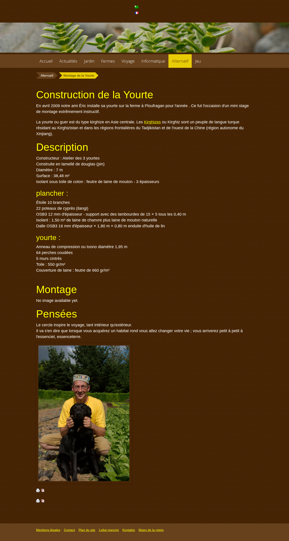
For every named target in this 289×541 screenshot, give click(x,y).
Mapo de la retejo (151, 530)
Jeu (198, 61)
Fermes (108, 61)
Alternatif (180, 61)
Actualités (68, 61)
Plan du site (87, 530)
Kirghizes (152, 122)
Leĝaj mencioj (109, 530)
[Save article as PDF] (42, 491)
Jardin (89, 61)
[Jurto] (137, 8)
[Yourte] (137, 14)
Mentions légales (48, 530)
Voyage (128, 61)
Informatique (153, 61)
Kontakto (128, 530)
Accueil (46, 61)
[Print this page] (38, 491)
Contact (69, 530)
